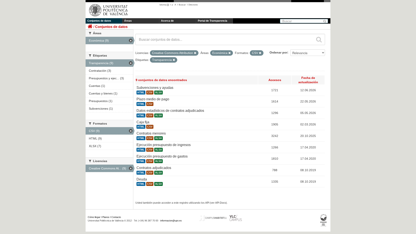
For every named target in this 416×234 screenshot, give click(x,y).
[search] (319, 39)
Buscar (182, 4)
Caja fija (142, 122)
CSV (150, 92)
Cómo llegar (94, 217)
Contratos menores (151, 133)
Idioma (163, 4)
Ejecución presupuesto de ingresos (163, 145)
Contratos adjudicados (153, 168)
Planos (105, 217)
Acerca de (167, 20)
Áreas (128, 20)
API (207, 202)
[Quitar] (195, 53)
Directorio (193, 4)
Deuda (141, 179)
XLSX (158, 92)
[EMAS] (323, 220)
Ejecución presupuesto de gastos (162, 156)
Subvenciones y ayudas (154, 87)
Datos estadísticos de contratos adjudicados (170, 110)
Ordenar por (278, 52)
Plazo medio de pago (152, 99)
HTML (141, 92)
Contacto (116, 217)
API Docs (220, 202)
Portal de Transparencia (212, 20)
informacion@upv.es (171, 220)
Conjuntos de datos (99, 20)
